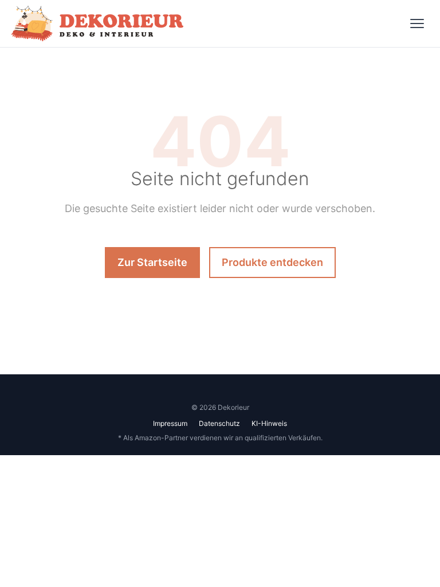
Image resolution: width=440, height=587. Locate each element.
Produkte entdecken (272, 262)
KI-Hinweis (269, 423)
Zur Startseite (152, 262)
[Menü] (417, 23)
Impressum (170, 423)
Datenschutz (219, 423)
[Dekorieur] (97, 23)
